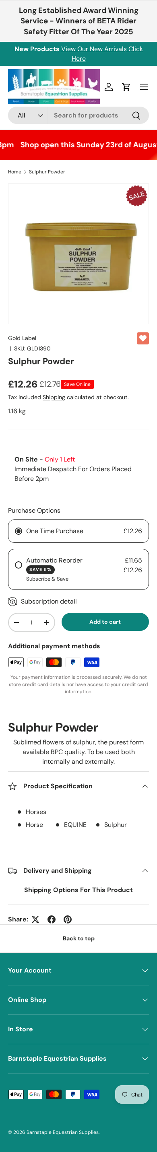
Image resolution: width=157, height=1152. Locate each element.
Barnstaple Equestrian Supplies (63, 1132)
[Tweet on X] (35, 919)
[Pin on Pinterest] (68, 919)
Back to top (79, 938)
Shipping (54, 397)
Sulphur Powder (47, 171)
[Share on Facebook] (51, 919)
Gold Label (22, 338)
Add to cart (105, 621)
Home (14, 171)
